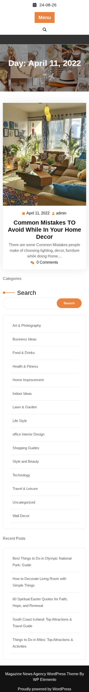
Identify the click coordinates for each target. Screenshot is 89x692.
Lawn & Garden (25, 407)
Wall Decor (21, 516)
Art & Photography (27, 325)
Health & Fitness (25, 366)
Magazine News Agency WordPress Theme (42, 674)
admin (61, 213)
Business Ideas (25, 339)
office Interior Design (28, 434)
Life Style (20, 421)
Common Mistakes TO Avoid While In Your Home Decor (44, 229)
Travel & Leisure (25, 489)
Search (26, 292)
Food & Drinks (24, 353)
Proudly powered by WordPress (44, 689)
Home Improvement (28, 380)
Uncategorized (24, 502)
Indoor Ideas (22, 394)
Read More (42, 154)
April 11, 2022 (38, 214)
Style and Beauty (26, 461)
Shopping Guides (26, 448)
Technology (21, 475)
